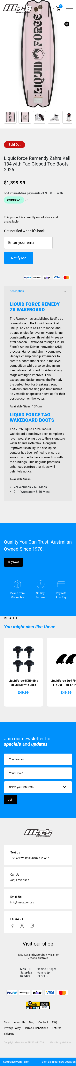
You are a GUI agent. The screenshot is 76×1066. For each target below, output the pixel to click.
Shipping (9, 1033)
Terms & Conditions (36, 1028)
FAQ (54, 1022)
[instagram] (32, 925)
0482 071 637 (40, 858)
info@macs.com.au (22, 902)
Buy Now (13, 562)
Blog (31, 1022)
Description (17, 291)
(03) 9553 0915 (19, 880)
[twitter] (22, 925)
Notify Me (18, 258)
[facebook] (12, 925)
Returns (56, 1028)
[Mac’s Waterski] (17, 8)
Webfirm (66, 1042)
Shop (7, 1022)
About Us (19, 1022)
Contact (43, 1022)
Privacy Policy (12, 1028)
